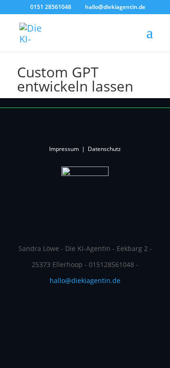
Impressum (64, 149)
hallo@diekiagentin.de (85, 280)
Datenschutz (104, 149)
